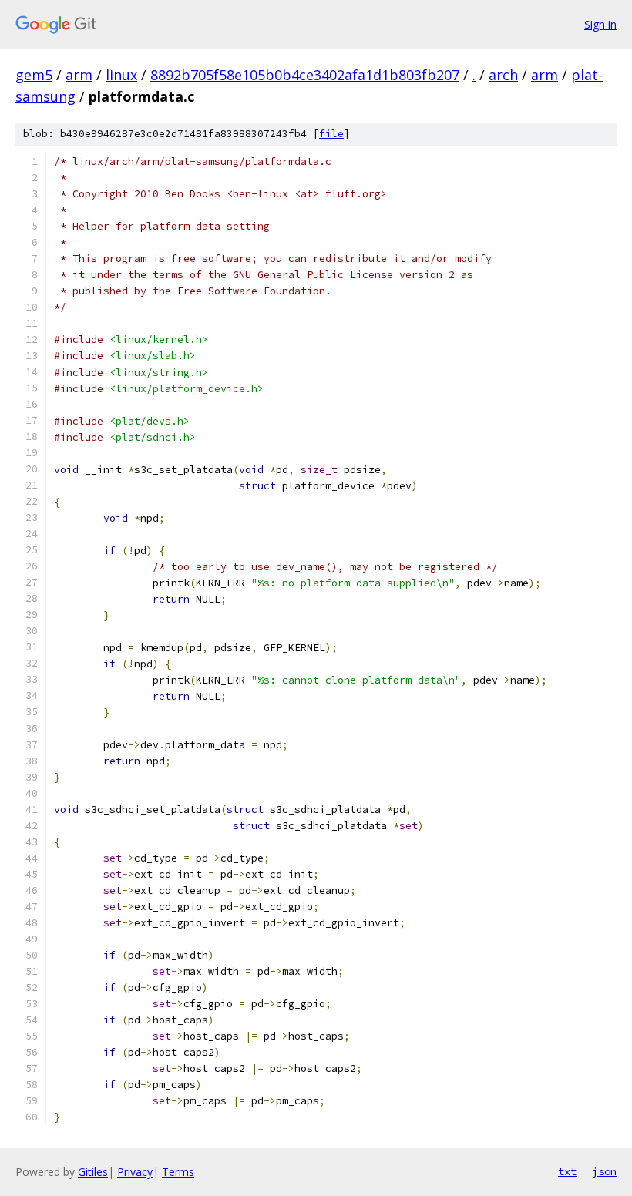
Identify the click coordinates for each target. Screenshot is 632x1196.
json (604, 1171)
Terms (178, 1171)
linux (121, 75)
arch (503, 75)
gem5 (33, 75)
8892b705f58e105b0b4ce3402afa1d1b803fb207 (304, 75)
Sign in (600, 24)
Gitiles (93, 1171)
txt (567, 1171)
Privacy (135, 1171)
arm (79, 75)
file (331, 133)
